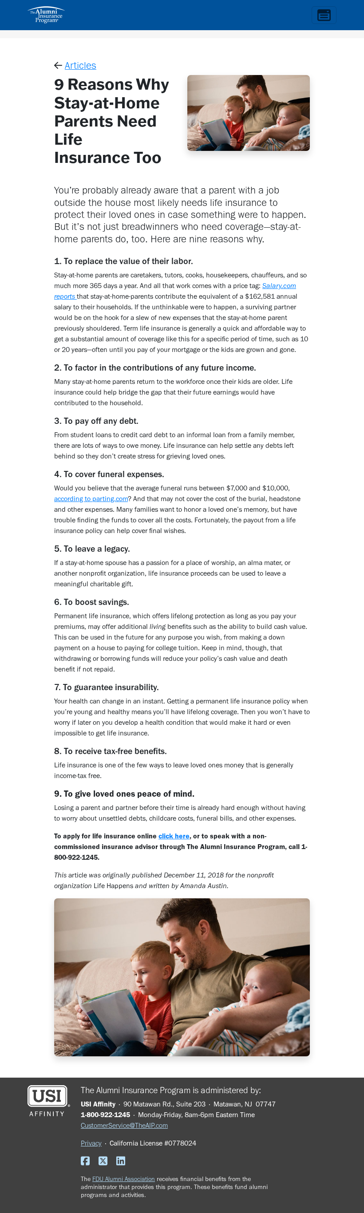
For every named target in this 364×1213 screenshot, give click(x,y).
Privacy (91, 1143)
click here (174, 836)
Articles (80, 65)
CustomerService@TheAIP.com (124, 1125)
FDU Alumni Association (123, 1179)
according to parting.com (91, 498)
